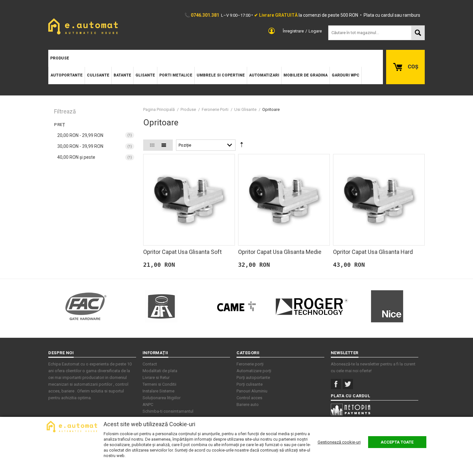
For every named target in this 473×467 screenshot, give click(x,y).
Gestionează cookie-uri (339, 442)
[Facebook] (336, 384)
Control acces (249, 397)
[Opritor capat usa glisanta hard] (379, 200)
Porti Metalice (175, 75)
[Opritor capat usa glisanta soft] (189, 200)
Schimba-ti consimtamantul (168, 411)
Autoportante (67, 75)
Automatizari (264, 75)
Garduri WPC (345, 75)
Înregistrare (293, 31)
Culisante (98, 75)
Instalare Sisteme (158, 391)
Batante (122, 75)
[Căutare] (418, 32)
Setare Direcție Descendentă (241, 146)
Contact (150, 364)
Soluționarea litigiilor (162, 397)
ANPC (148, 404)
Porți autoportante (253, 377)
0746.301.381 (205, 15)
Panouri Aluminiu (251, 391)
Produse (59, 58)
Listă (164, 145)
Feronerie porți (250, 364)
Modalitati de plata (160, 370)
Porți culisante (249, 384)
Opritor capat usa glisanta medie (279, 252)
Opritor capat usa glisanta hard (373, 252)
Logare (315, 31)
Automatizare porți (253, 370)
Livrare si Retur (156, 377)
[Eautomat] (83, 26)
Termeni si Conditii (159, 384)
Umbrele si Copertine (221, 75)
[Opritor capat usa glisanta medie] (284, 200)
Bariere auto (247, 404)
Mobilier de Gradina (305, 75)
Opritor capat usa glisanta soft (182, 252)
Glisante (145, 75)
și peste (76, 157)
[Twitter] (348, 384)
